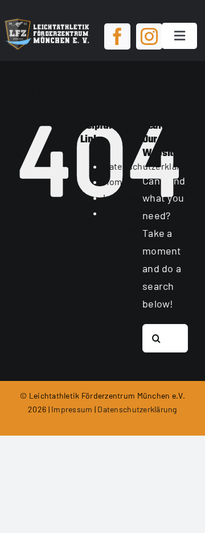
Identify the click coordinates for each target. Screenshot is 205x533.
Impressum (126, 197)
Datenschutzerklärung (137, 409)
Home (115, 181)
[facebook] (117, 36)
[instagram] (149, 36)
